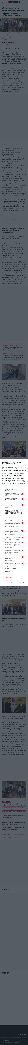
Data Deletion (5, 582)
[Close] (24, 462)
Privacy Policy (22, 582)
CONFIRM (8, 577)
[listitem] (14, 490)
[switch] (22, 494)
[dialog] (14, 522)
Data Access (14, 582)
